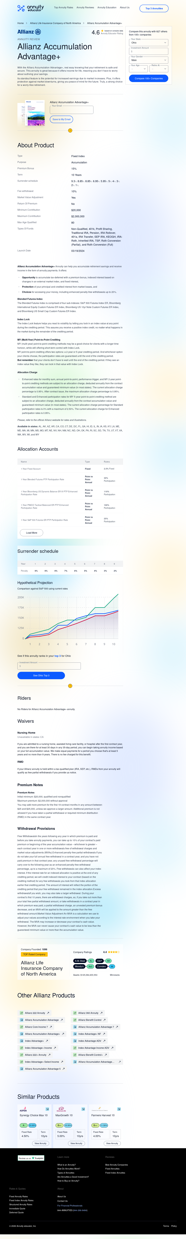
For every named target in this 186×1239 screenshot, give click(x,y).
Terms (166, 1226)
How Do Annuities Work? (68, 1168)
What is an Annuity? (66, 1164)
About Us (124, 7)
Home (20, 23)
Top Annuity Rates (63, 7)
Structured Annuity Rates (20, 1204)
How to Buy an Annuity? (68, 1180)
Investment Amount (28, 662)
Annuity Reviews (85, 7)
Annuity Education (107, 7)
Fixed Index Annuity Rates (21, 1200)
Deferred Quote (16, 1212)
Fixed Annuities (112, 1168)
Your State (136, 39)
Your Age (135, 65)
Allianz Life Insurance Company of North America (55, 23)
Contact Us (62, 1200)
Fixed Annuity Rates (18, 1196)
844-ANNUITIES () (72, 1210)
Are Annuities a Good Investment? (73, 1176)
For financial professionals (69, 1205)
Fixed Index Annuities (115, 1172)
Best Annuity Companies (116, 1164)
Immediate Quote (17, 1208)
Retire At (156, 65)
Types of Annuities (65, 1172)
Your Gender (137, 56)
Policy (174, 1226)
